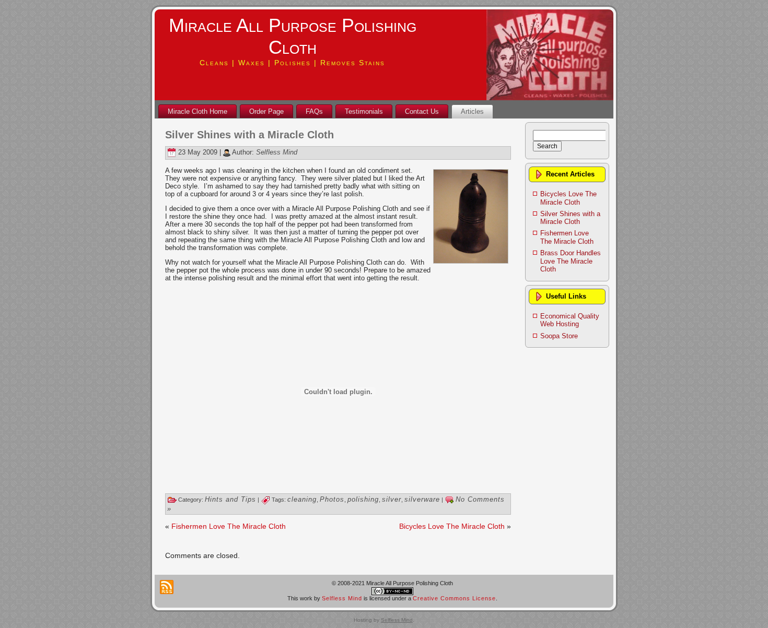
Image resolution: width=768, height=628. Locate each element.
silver (391, 499)
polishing (363, 499)
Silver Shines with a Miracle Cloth (249, 134)
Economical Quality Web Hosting (569, 320)
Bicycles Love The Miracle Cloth (452, 526)
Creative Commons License (454, 598)
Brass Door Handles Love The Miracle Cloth (570, 261)
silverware (422, 499)
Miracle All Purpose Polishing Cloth (292, 36)
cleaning (302, 499)
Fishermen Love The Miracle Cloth (228, 526)
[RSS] (166, 587)
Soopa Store (559, 336)
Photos (332, 499)
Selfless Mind (276, 152)
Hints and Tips (230, 499)
